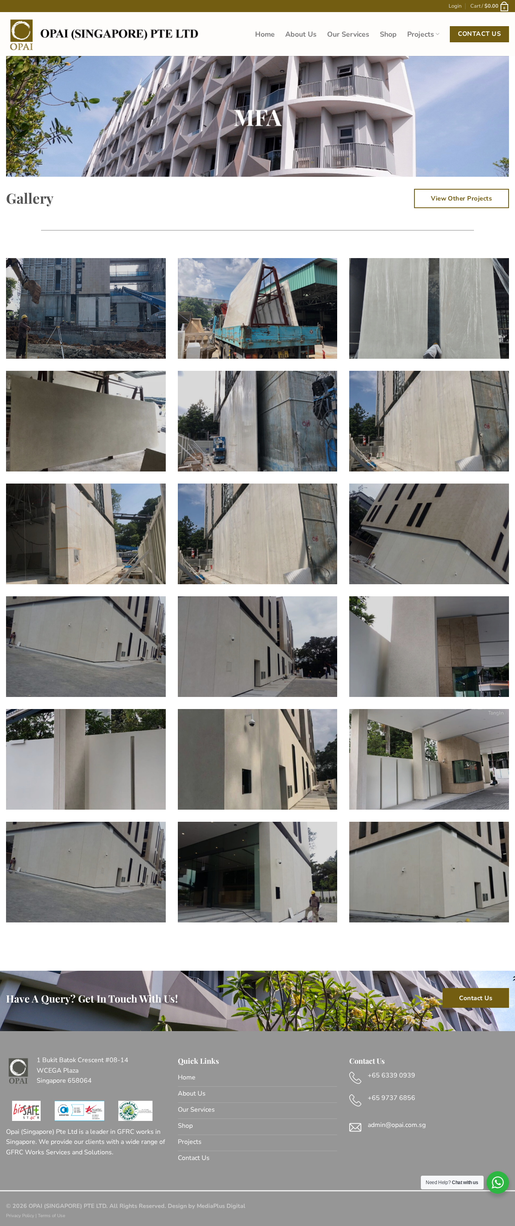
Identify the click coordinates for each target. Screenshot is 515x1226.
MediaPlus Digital (221, 1206)
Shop (388, 34)
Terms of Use (51, 1215)
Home (265, 34)
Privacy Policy (20, 1215)
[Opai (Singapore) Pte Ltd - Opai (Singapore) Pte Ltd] (102, 34)
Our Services (348, 34)
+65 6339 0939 (391, 1075)
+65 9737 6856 (391, 1098)
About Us (301, 34)
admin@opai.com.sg (397, 1125)
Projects (420, 34)
